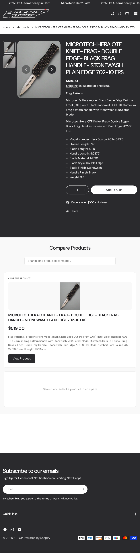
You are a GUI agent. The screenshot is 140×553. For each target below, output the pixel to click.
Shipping (72, 86)
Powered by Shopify (37, 538)
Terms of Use (49, 498)
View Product (22, 358)
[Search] (112, 13)
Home (6, 27)
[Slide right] (51, 69)
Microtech (23, 27)
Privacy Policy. (69, 498)
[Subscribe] (83, 489)
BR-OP (18, 538)
